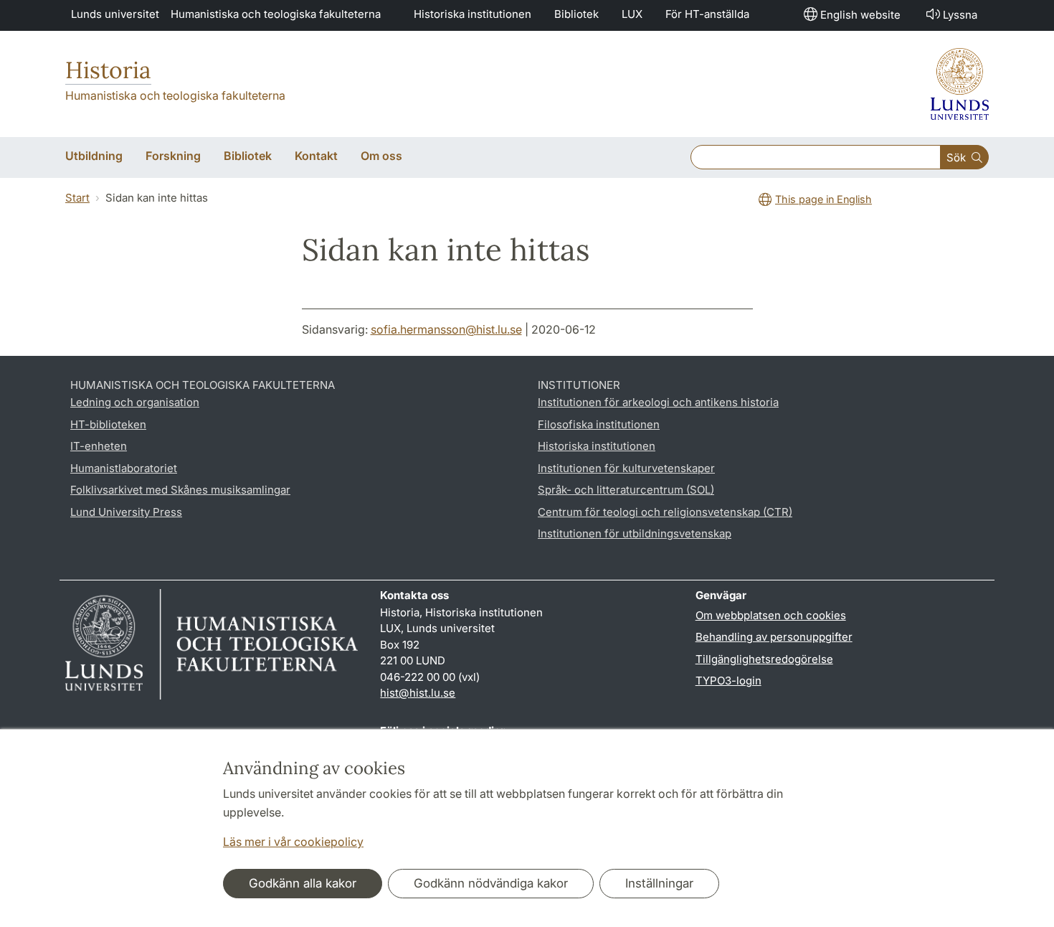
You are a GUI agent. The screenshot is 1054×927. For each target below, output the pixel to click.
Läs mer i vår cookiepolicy (293, 841)
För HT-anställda (707, 14)
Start (77, 197)
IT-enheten (98, 446)
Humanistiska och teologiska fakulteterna (276, 14)
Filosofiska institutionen (599, 424)
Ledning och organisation (134, 402)
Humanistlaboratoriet (123, 468)
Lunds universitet (115, 14)
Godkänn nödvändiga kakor (491, 883)
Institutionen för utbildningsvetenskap (634, 533)
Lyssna (960, 15)
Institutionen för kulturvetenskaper (626, 468)
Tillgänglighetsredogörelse (764, 659)
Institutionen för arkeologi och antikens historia (658, 402)
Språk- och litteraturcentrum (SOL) (626, 490)
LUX (632, 14)
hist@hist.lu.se (417, 693)
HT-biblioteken (108, 424)
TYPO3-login (728, 680)
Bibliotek (576, 14)
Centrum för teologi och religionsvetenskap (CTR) (665, 512)
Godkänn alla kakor (302, 883)
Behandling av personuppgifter (774, 637)
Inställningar (659, 883)
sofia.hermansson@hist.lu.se (446, 329)
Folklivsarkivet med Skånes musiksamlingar (180, 490)
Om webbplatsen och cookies (770, 615)
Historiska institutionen (472, 14)
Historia (108, 70)
